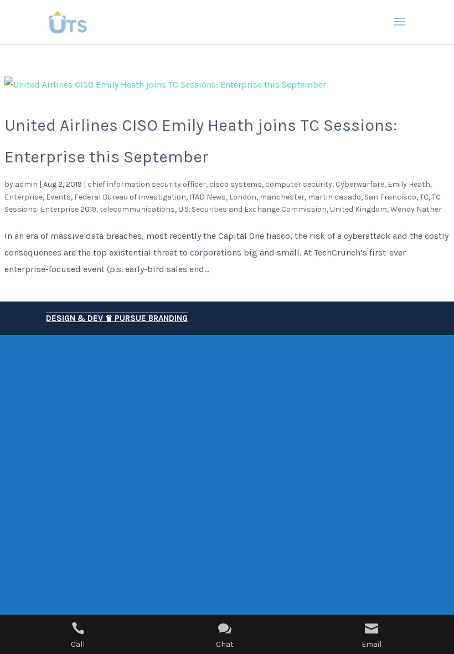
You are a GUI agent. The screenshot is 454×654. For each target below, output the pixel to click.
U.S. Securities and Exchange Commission (252, 209)
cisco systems (235, 184)
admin (26, 184)
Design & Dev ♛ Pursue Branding (117, 318)
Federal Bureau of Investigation (130, 197)
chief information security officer (146, 184)
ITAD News (207, 197)
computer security (298, 184)
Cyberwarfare (360, 184)
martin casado (334, 197)
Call (78, 644)
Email (371, 644)
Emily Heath (409, 184)
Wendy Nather (416, 209)
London (242, 197)
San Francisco (390, 197)
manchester (282, 197)
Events (58, 197)
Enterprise (23, 197)
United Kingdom (358, 209)
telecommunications (137, 209)
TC (424, 197)
